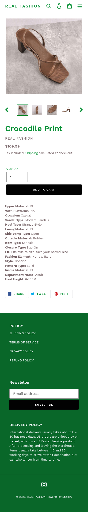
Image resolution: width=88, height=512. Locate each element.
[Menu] (80, 6)
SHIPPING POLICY (22, 333)
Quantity (12, 168)
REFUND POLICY (21, 360)
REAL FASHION (23, 6)
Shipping (31, 153)
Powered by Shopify (59, 496)
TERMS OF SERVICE (23, 342)
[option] (22, 110)
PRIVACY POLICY (21, 351)
